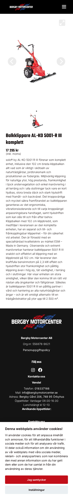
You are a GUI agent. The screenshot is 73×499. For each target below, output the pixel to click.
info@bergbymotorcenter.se (40, 392)
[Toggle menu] (64, 7)
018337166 (42, 388)
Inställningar (37, 489)
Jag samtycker (36, 479)
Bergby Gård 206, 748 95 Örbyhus (41, 396)
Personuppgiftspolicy (36, 350)
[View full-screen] (62, 23)
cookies (26, 435)
